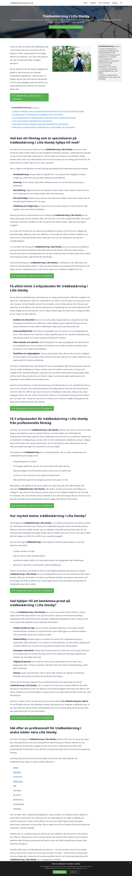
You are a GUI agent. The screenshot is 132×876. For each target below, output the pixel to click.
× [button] (130, 863)
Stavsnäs (17, 772)
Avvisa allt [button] (73, 872)
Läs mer (85, 868)
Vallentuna (18, 781)
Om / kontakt (104, 3)
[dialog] (66, 868)
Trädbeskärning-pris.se (21, 2)
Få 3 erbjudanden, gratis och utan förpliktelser (66, 27)
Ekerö (15, 767)
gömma (35, 108)
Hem (85, 3)
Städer (93, 3)
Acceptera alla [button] (59, 872)
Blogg (115, 3)
